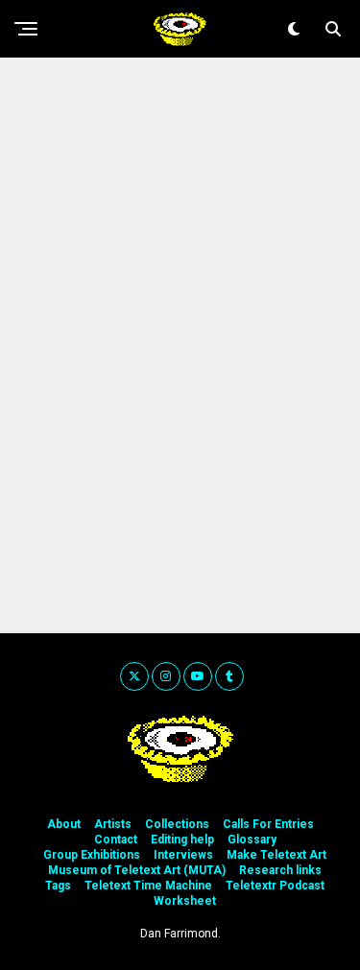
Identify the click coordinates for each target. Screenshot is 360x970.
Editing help (182, 839)
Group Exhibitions (91, 855)
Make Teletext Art (276, 855)
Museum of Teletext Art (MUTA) (137, 870)
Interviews (183, 855)
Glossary (252, 839)
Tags (58, 885)
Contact (115, 839)
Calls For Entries (268, 824)
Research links (280, 870)
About (64, 824)
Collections (177, 824)
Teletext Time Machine (148, 885)
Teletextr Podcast (275, 885)
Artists (113, 824)
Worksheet (185, 901)
